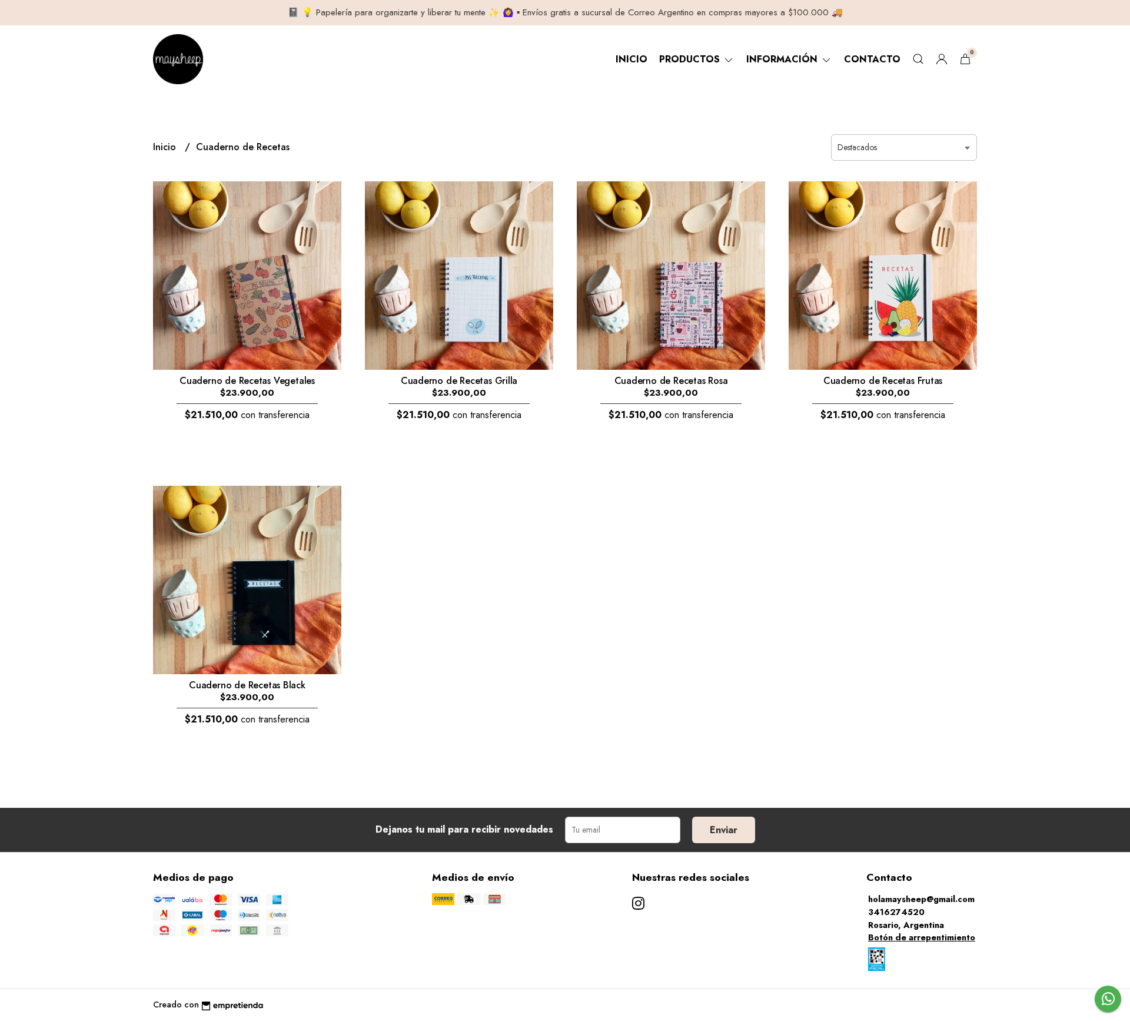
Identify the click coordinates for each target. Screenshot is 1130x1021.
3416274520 (896, 912)
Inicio (631, 59)
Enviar (723, 830)
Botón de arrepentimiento (921, 937)
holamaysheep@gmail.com (921, 899)
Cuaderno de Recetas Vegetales (247, 380)
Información (783, 59)
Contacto (872, 59)
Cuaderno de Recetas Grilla (459, 380)
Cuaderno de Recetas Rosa (671, 380)
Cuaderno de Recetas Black (247, 685)
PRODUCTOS (691, 59)
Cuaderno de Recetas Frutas (883, 380)
